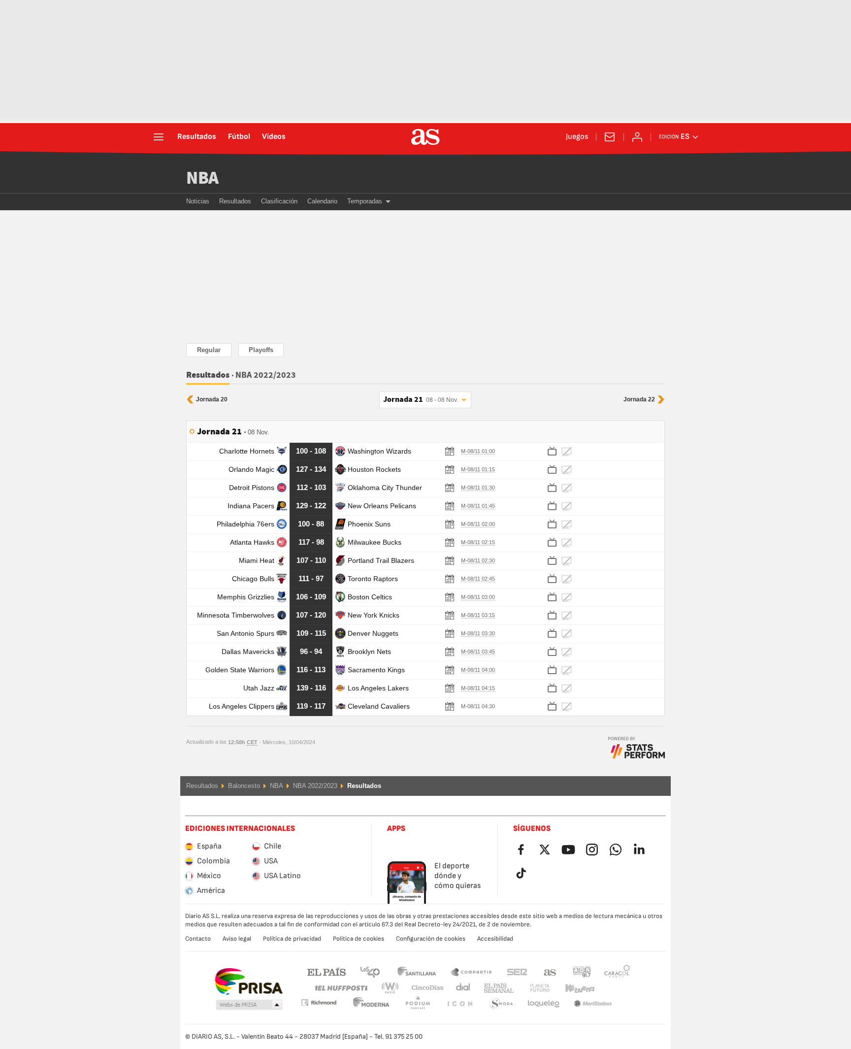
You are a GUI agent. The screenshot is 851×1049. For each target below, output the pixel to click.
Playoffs (261, 350)
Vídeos (274, 137)
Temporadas (364, 201)
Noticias (197, 201)
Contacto (198, 939)
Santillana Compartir (471, 971)
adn (582, 971)
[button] (249, 1005)
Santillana (416, 971)
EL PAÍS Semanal (497, 988)
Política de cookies (358, 939)
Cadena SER (517, 971)
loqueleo (501, 1004)
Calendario (322, 201)
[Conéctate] (637, 137)
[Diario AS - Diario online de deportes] (425, 137)
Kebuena (573, 988)
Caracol (617, 971)
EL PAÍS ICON (417, 1004)
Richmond (613, 988)
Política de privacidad (292, 939)
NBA (202, 178)
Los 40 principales (370, 971)
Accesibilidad (495, 939)
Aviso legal (237, 939)
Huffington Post (340, 988)
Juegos (577, 137)
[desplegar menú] (158, 137)
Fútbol (239, 137)
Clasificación (279, 201)
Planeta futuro (531, 988)
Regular (209, 350)
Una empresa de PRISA (248, 981)
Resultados (196, 137)
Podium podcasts (371, 1004)
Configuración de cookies (430, 939)
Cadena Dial (461, 988)
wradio (393, 988)
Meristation (543, 1004)
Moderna (318, 1002)
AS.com (550, 971)
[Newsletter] (610, 137)
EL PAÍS (326, 971)
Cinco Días (424, 988)
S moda (459, 1004)
